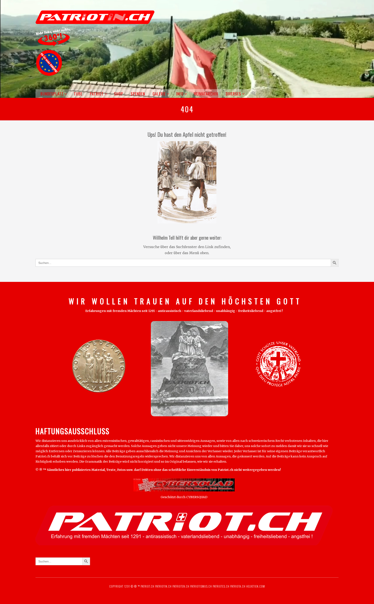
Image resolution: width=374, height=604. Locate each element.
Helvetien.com (255, 586)
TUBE (78, 94)
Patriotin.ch (163, 586)
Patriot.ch (147, 586)
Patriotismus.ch (201, 586)
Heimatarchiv (206, 94)
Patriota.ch (237, 586)
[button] (253, 93)
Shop (118, 94)
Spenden (138, 94)
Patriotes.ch (221, 586)
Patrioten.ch (180, 586)
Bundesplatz (51, 94)
